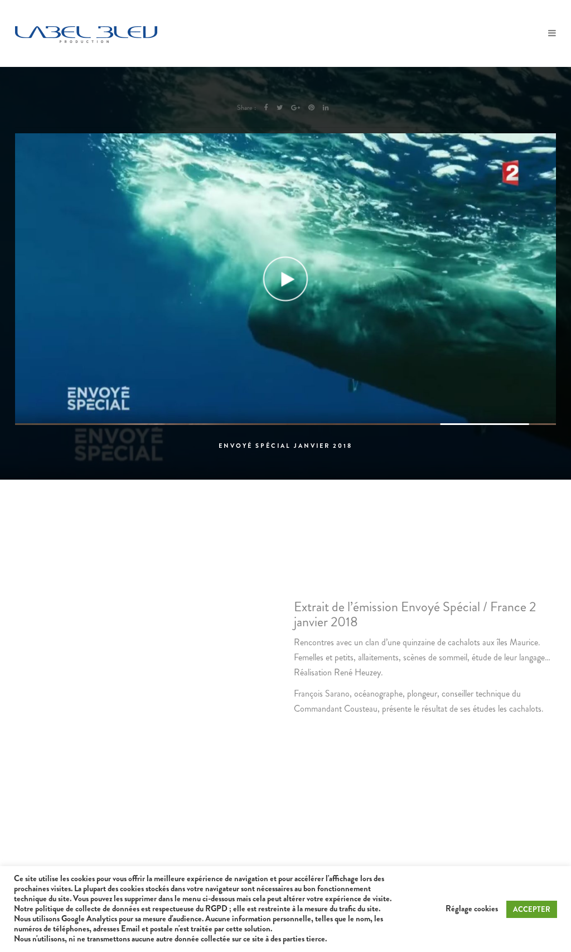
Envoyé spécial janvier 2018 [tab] (285, 445)
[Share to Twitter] (280, 108)
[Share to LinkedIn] (326, 108)
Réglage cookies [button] (472, 909)
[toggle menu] (552, 33)
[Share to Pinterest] (311, 108)
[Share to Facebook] (266, 108)
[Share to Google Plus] (295, 108)
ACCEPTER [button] (531, 909)
